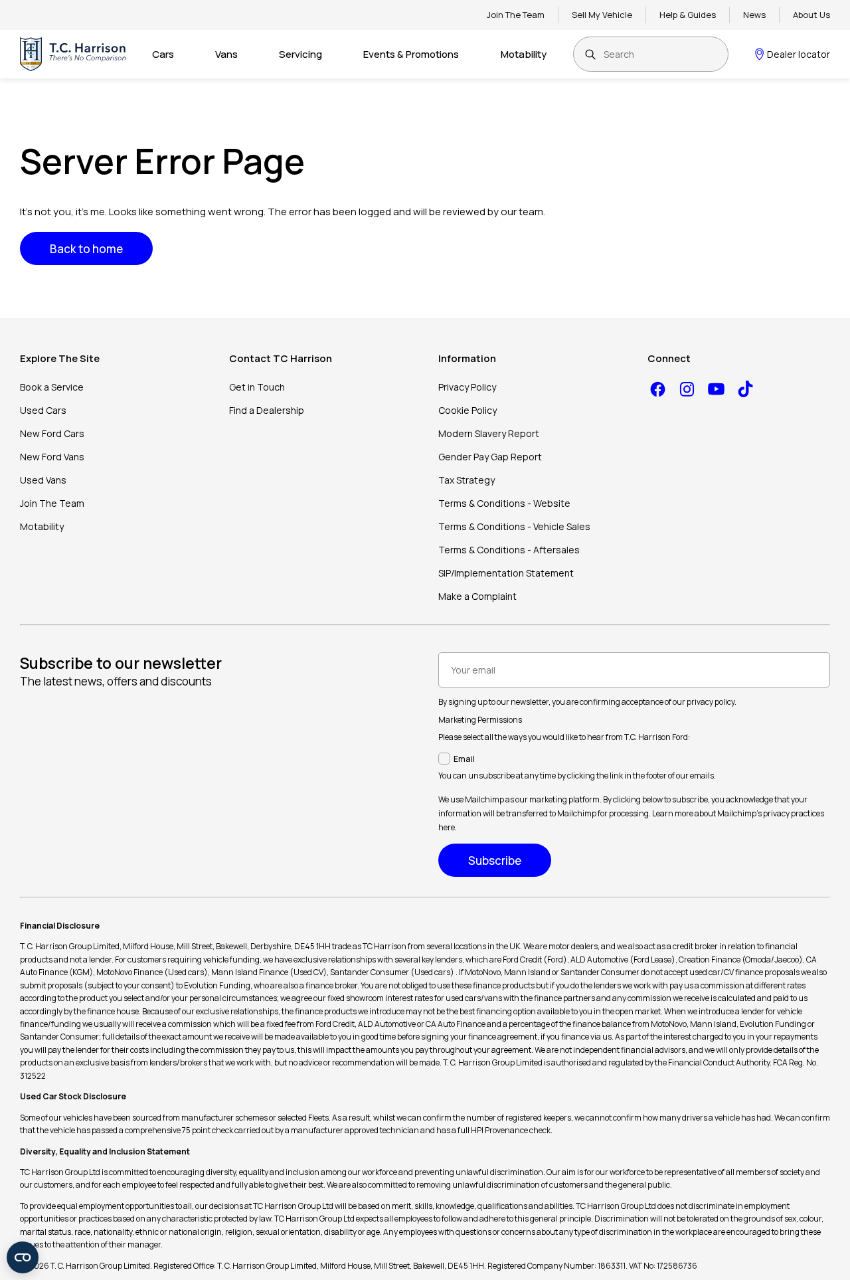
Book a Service (52, 387)
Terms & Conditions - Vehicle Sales (514, 526)
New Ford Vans (52, 456)
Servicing (300, 54)
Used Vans (43, 480)
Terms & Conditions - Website (504, 503)
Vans (226, 54)
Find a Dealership (266, 410)
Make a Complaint (477, 596)
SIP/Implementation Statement (506, 573)
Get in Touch (257, 387)
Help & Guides (687, 15)
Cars (163, 54)
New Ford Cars (52, 433)
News (754, 15)
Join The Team (516, 15)
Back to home (86, 248)
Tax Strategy (466, 480)
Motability (524, 54)
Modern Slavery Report (488, 433)
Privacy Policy (467, 387)
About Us (811, 15)
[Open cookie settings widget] (23, 1257)
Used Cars (43, 410)
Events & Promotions (411, 54)
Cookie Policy (467, 410)
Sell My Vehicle (602, 15)
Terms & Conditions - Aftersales (509, 549)
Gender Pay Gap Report (490, 456)
